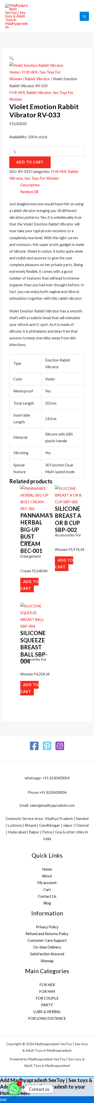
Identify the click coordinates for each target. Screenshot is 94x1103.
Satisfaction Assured (47, 954)
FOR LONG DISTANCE (47, 1018)
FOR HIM (47, 991)
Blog (47, 903)
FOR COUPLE (47, 998)
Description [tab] (30, 185)
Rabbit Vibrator (37, 79)
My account (47, 883)
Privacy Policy (47, 927)
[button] (11, 58)
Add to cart (30, 162)
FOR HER (29, 72)
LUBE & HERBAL (47, 1012)
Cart (47, 889)
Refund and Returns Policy (47, 934)
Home (14, 72)
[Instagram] (60, 746)
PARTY (47, 1005)
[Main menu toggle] (84, 16)
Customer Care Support (47, 940)
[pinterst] (47, 746)
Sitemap (47, 961)
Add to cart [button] (29, 585)
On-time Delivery (47, 947)
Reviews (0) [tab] (29, 192)
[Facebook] (34, 746)
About (47, 876)
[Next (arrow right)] (85, 551)
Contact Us (47, 896)
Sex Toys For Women (42, 178)
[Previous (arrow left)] (9, 551)
